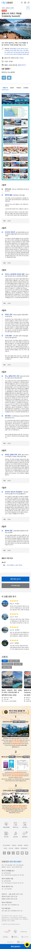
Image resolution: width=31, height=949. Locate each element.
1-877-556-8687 (8, 865)
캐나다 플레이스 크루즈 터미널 (14, 565)
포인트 (5, 848)
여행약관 (17, 848)
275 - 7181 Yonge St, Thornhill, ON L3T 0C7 (13, 883)
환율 (6, 905)
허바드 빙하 (19, 50)
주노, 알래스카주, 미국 (9, 52)
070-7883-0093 (19, 865)
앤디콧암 (18, 52)
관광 (3, 905)
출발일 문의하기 (22, 65)
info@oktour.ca (6, 917)
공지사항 (11, 848)
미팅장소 (22, 58)
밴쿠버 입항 (26, 54)
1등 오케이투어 (6, 845)
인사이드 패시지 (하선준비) (15, 54)
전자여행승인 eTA (15, 905)
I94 (21, 911)
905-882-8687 (7, 881)
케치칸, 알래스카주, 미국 (13, 454)
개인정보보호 (24, 848)
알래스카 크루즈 (10, 8)
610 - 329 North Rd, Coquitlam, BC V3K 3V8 (13, 875)
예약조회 (20, 845)
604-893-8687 (16, 861)
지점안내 (14, 845)
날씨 (9, 905)
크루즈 (3, 8)
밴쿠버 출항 (13, 48)
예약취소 (26, 845)
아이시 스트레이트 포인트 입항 (14, 274)
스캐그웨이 (25, 50)
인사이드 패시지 (20, 48)
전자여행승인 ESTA (15, 911)
